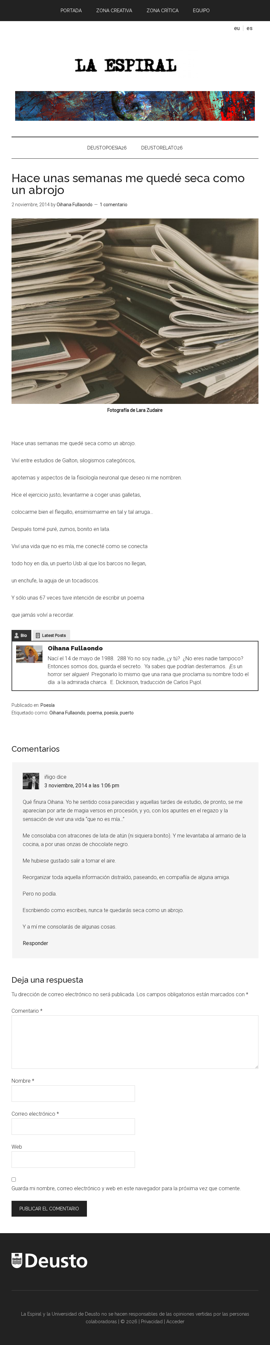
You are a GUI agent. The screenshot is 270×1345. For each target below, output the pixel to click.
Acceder (175, 1321)
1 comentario (113, 204)
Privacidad (152, 1321)
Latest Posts (54, 635)
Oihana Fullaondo (67, 712)
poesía (111, 712)
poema (94, 712)
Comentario (27, 1011)
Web (17, 1147)
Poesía (47, 705)
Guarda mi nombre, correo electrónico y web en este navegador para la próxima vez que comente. (126, 1188)
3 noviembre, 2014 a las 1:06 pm (81, 785)
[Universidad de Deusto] (49, 1266)
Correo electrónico (35, 1114)
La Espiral (135, 63)
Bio (24, 635)
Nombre (23, 1081)
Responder (35, 943)
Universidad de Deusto (76, 1314)
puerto (127, 712)
